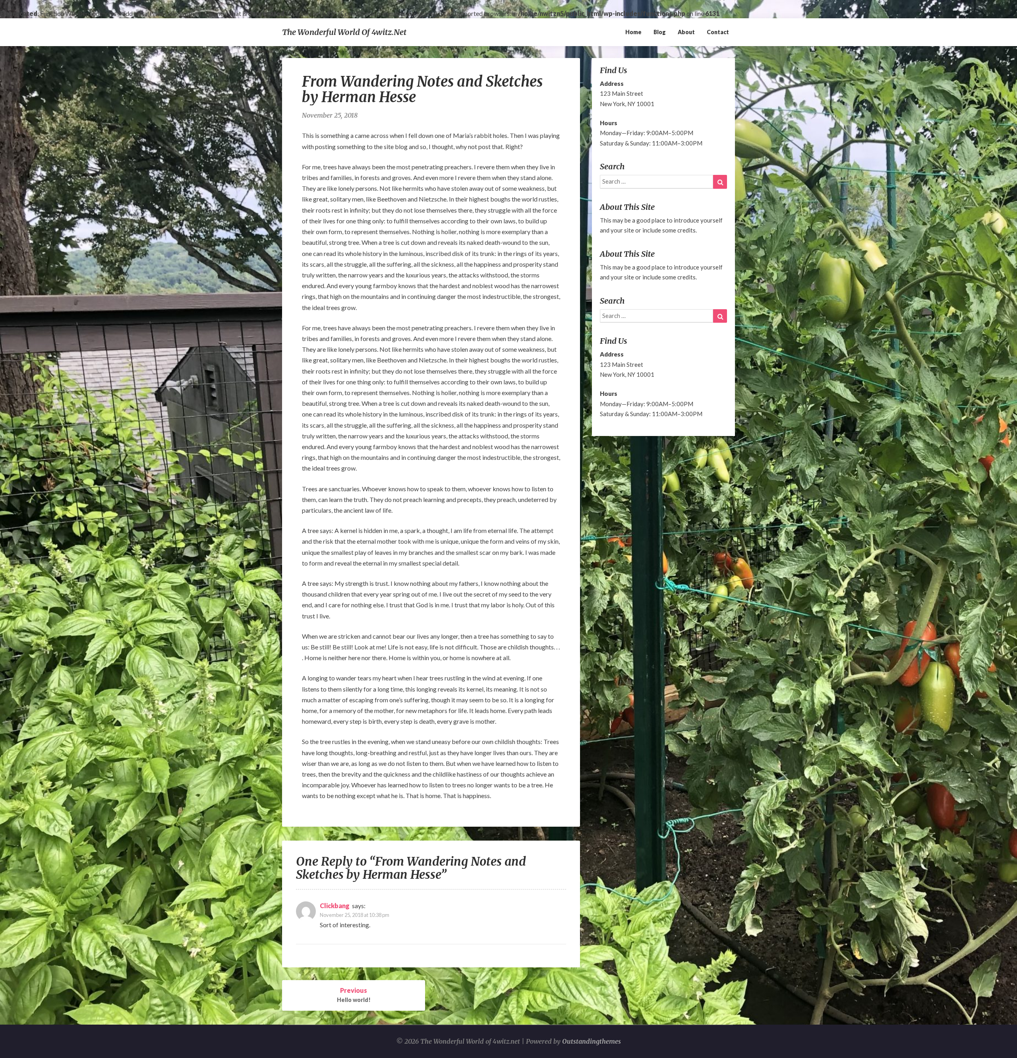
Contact (718, 32)
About (686, 32)
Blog (660, 32)
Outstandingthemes (591, 1041)
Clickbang (335, 905)
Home (633, 32)
